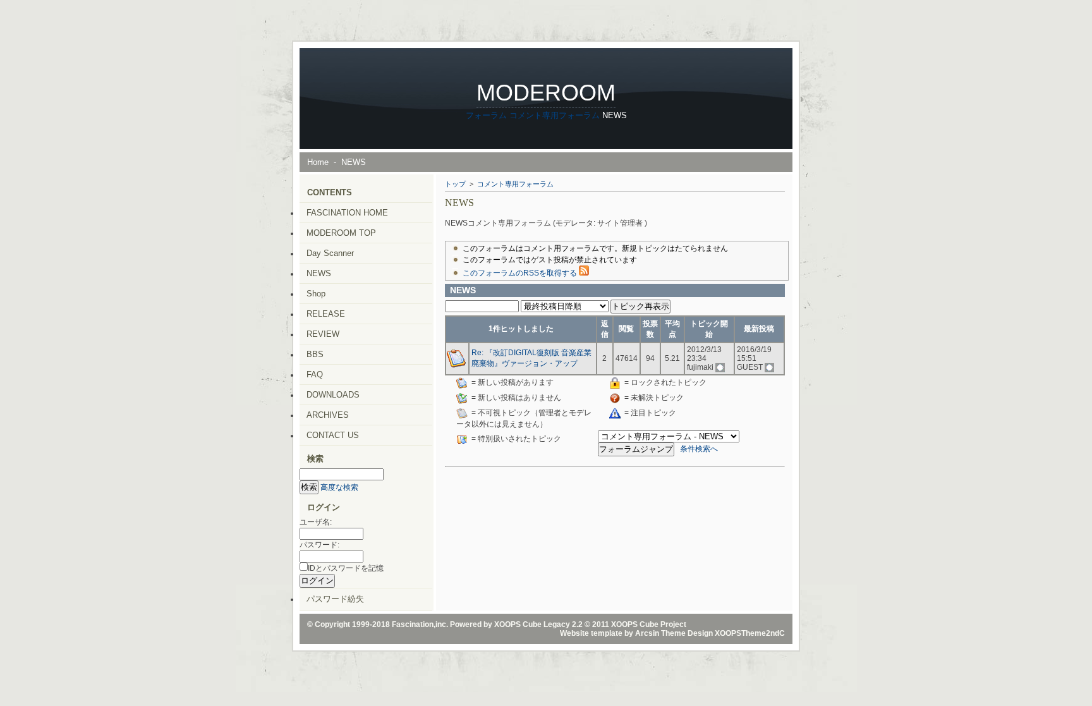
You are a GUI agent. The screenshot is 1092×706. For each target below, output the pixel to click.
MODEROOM (546, 93)
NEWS (318, 273)
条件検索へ (699, 448)
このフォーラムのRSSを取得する (521, 273)
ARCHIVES (327, 415)
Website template (591, 633)
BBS (315, 354)
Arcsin (647, 633)
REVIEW (322, 334)
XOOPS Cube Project (648, 624)
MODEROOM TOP (341, 233)
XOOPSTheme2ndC (750, 633)
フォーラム (486, 115)
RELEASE (325, 314)
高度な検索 (339, 487)
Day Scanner (330, 253)
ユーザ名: (316, 522)
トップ (455, 184)
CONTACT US (332, 435)
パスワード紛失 (335, 599)
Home (318, 162)
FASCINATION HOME (347, 212)
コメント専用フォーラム (554, 115)
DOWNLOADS (333, 394)
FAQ (314, 374)
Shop (315, 293)
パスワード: (319, 544)
